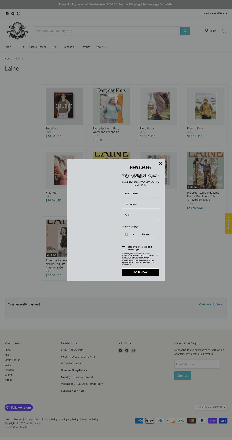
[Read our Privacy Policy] (157, 254)
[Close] (160, 163)
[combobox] (130, 234)
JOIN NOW (141, 272)
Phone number (130, 226)
